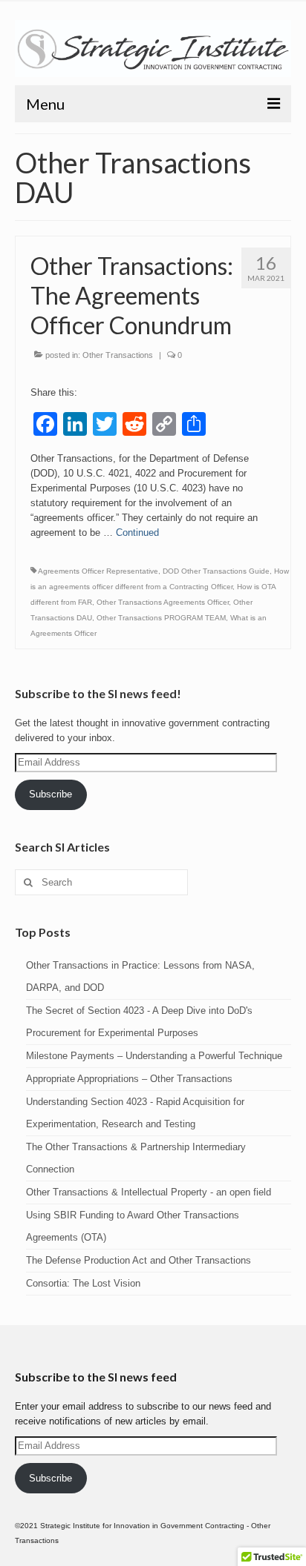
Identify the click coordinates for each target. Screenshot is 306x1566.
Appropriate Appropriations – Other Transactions (129, 1078)
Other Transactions (117, 355)
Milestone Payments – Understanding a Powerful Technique (154, 1055)
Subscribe (50, 794)
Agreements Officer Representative (98, 571)
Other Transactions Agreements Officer (163, 602)
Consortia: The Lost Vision (83, 1283)
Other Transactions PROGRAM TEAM (161, 618)
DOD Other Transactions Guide (216, 571)
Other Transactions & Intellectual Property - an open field (148, 1192)
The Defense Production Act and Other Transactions (138, 1260)
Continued (137, 532)
